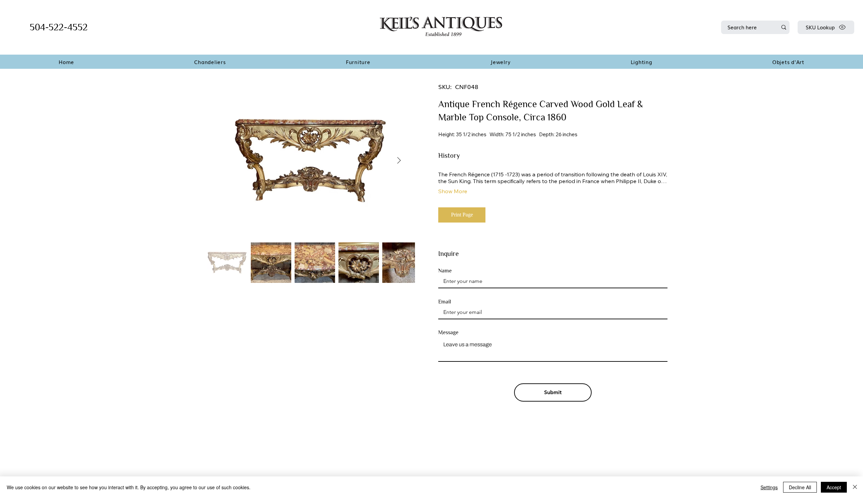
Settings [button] (769, 487)
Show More (452, 191)
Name (445, 270)
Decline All (800, 487)
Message (448, 332)
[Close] (855, 487)
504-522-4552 (59, 27)
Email (444, 301)
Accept (834, 487)
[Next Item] (399, 160)
